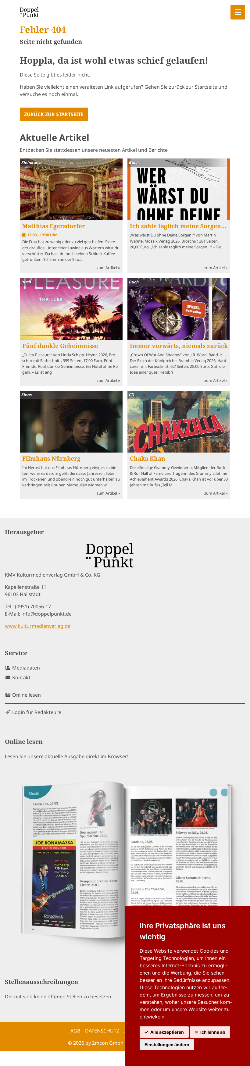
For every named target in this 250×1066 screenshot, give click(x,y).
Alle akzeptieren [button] (167, 1032)
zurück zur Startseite (54, 114)
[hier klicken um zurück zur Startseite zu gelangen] (29, 12)
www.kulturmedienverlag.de (37, 626)
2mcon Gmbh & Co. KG (118, 1042)
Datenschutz (102, 1030)
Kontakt (20, 677)
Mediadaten (25, 667)
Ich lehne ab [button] (212, 1032)
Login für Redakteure (36, 712)
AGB (75, 1030)
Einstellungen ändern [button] (167, 1044)
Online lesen (26, 694)
